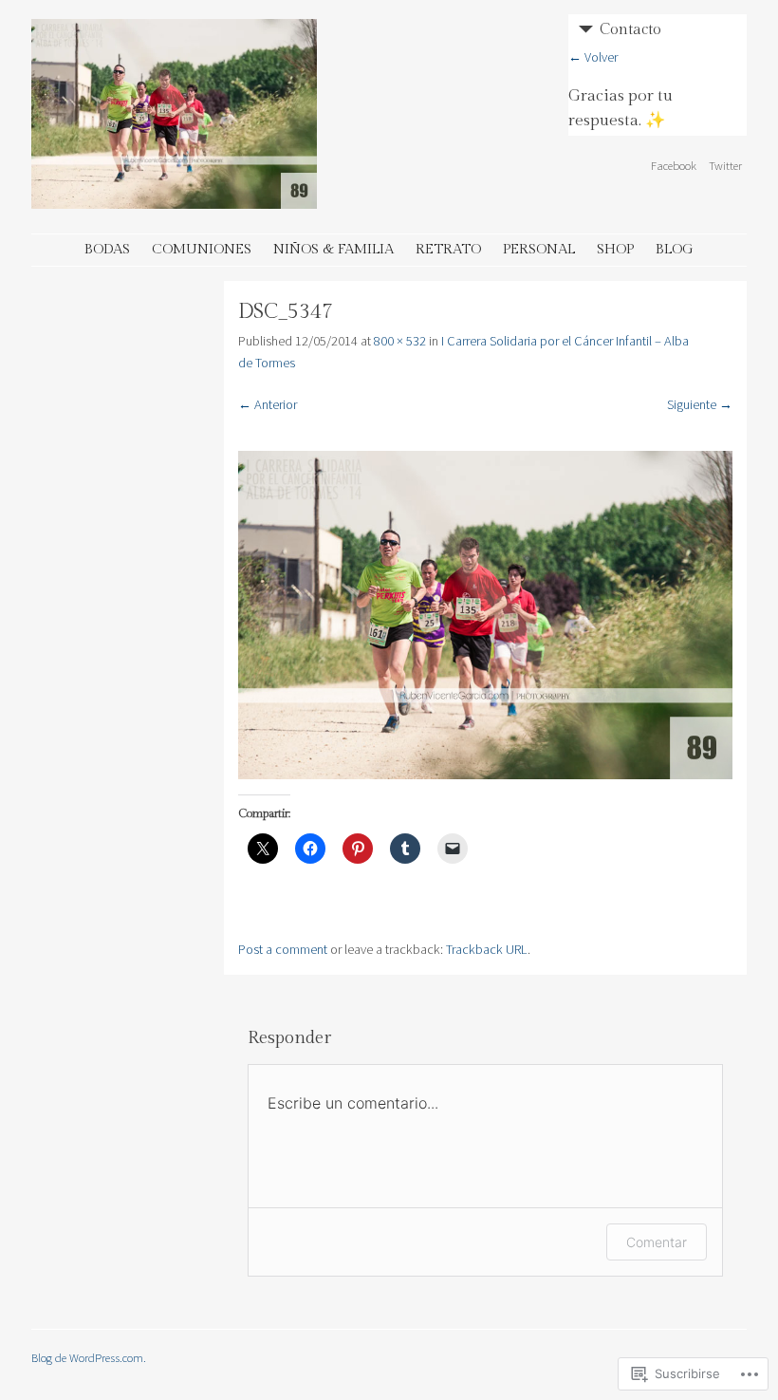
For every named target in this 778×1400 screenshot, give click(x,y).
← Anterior (267, 404)
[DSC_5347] (485, 774)
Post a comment (282, 949)
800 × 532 (400, 340)
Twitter (725, 165)
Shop (615, 249)
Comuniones (201, 249)
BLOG (675, 249)
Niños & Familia (333, 249)
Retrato (448, 249)
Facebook (673, 165)
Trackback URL (487, 949)
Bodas (107, 249)
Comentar (656, 1242)
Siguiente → (699, 404)
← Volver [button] (593, 56)
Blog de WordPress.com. (88, 1357)
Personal (539, 249)
